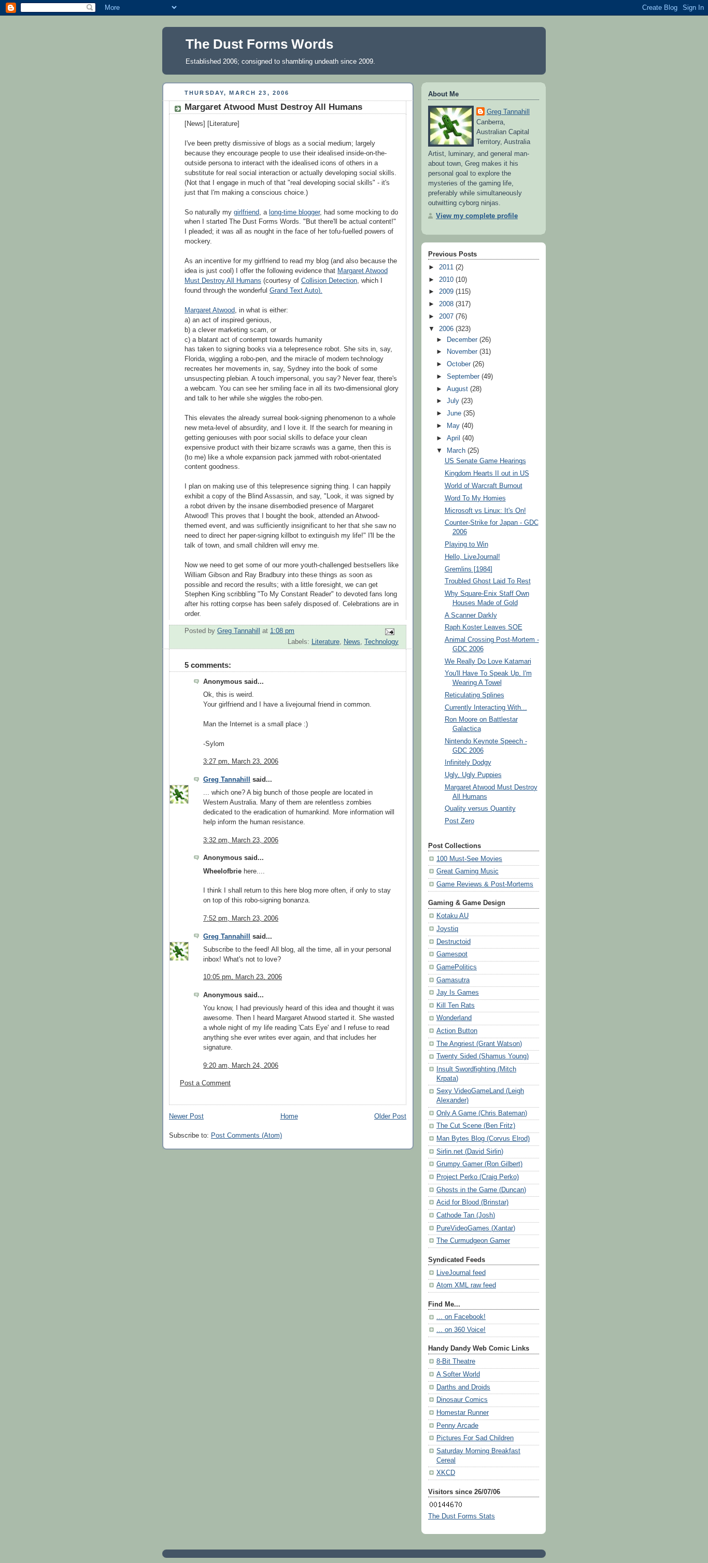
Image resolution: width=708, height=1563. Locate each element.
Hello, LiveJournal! (472, 557)
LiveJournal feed (461, 1273)
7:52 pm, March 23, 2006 (240, 918)
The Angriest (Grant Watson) (479, 1044)
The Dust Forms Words (259, 44)
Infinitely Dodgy (468, 762)
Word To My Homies (475, 498)
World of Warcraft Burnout (483, 486)
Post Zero (459, 821)
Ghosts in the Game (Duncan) (481, 1190)
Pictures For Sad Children (475, 1438)
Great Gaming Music (467, 871)
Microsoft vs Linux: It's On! (485, 510)
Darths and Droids (463, 1387)
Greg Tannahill (226, 779)
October (460, 364)
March (457, 450)
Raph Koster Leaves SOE (483, 627)
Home (289, 1116)
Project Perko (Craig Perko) (477, 1177)
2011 (447, 267)
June (455, 413)
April (454, 438)
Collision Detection (329, 280)
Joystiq (447, 929)
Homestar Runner (462, 1412)
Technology (381, 642)
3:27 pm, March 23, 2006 (240, 761)
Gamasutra (453, 980)
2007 (447, 316)
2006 (447, 329)
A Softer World (458, 1374)
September (464, 376)
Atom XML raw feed (466, 1285)
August (458, 389)
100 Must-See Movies (469, 859)
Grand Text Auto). (296, 290)
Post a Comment (205, 1083)
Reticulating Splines (474, 695)
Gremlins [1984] (468, 569)
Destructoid (453, 941)
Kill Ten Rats (455, 1005)
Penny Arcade (457, 1425)
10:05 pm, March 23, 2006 (242, 977)
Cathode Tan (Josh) (465, 1215)
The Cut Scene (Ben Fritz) (475, 1125)
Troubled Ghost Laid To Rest (488, 581)
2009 (447, 291)
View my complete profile (477, 216)
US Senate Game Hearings (485, 461)
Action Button (456, 1031)
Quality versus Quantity (480, 808)
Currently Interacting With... (486, 707)
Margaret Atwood (210, 310)
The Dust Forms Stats (461, 1516)
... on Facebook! (461, 1317)
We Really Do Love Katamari (488, 661)
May (454, 425)
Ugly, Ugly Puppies (473, 775)
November (463, 351)
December (463, 339)
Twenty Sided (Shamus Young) (482, 1056)
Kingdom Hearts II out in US (487, 473)
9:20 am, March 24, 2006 (240, 1065)
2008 (447, 304)
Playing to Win (466, 544)
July (454, 401)
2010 (447, 279)
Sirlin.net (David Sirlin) (469, 1151)
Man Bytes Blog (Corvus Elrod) (483, 1138)
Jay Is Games (457, 992)
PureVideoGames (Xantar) (475, 1228)
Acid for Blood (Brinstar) (472, 1202)
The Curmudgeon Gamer (473, 1240)
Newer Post (186, 1116)
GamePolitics (456, 967)
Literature (325, 642)
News (352, 642)
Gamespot (452, 954)
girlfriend (246, 212)
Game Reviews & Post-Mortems (484, 884)
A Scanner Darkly (471, 615)
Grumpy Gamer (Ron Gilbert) (479, 1164)
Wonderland (454, 1018)
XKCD (445, 1472)
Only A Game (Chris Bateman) (481, 1113)
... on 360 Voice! (461, 1329)
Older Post (390, 1116)
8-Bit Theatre (455, 1361)
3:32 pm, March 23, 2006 (240, 840)
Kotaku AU (452, 916)
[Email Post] (389, 631)
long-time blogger (294, 212)
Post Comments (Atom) (246, 1135)
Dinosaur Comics (462, 1399)
